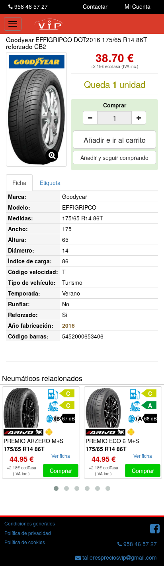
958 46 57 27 (30, 6)
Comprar (114, 105)
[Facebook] (155, 528)
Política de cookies (24, 542)
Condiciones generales (29, 523)
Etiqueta (50, 183)
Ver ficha (60, 455)
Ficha (19, 183)
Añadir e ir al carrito (115, 139)
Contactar (95, 6)
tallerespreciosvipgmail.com (119, 557)
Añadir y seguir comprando (114, 157)
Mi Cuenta (137, 6)
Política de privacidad (27, 532)
